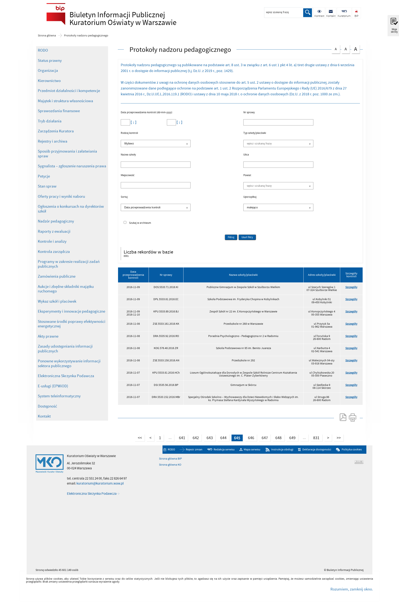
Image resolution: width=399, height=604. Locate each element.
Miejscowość (127, 175)
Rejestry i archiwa (52, 141)
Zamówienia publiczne (56, 276)
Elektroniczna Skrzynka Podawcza (66, 375)
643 (208, 437)
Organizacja (48, 70)
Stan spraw (47, 186)
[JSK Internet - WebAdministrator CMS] (359, 462)
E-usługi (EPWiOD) (53, 386)
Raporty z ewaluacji (54, 231)
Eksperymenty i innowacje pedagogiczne (71, 311)
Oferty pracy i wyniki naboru (61, 196)
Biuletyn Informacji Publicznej (102, 18)
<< (138, 437)
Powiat (247, 175)
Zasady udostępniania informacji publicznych (65, 349)
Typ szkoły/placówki (254, 133)
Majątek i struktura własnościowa (65, 100)
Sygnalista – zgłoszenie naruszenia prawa (72, 166)
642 (194, 437)
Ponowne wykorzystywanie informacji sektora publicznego (69, 363)
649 (291, 437)
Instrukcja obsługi (282, 449)
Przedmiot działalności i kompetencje (69, 90)
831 (314, 437)
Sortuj (124, 197)
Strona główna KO (170, 464)
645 (235, 437)
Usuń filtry (245, 236)
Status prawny (50, 60)
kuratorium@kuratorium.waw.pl (100, 483)
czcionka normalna (334, 48)
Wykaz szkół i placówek (57, 301)
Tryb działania (50, 121)
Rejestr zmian (194, 449)
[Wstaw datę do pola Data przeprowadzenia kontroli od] (133, 122)
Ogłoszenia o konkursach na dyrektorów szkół (71, 209)
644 (222, 437)
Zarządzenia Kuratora (56, 131)
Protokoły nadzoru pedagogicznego (86, 35)
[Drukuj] (352, 417)
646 (249, 437)
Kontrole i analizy (52, 241)
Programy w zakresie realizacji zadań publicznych (69, 264)
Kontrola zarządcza (54, 251)
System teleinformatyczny (59, 396)
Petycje (44, 176)
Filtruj (231, 237)
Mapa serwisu (252, 449)
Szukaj (307, 12)
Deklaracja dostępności (316, 449)
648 (277, 437)
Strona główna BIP (170, 458)
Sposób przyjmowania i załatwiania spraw (67, 154)
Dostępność (47, 406)
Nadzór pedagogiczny (56, 221)
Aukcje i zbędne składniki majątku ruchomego (66, 289)
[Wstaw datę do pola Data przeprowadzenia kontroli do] (179, 122)
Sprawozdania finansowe (59, 110)
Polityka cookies (352, 449)
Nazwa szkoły (128, 154)
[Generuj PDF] (343, 417)
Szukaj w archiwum (140, 223)
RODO (43, 50)
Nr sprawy (249, 112)
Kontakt (44, 416)
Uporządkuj (249, 197)
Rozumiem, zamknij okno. (351, 589)
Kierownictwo (49, 80)
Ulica (246, 154)
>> (337, 437)
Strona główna (47, 35)
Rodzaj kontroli (129, 133)
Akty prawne (48, 336)
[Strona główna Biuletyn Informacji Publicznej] (50, 463)
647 (263, 437)
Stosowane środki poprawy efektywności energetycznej (71, 324)
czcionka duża (354, 49)
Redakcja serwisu (224, 449)
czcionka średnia (344, 48)
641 (180, 437)
